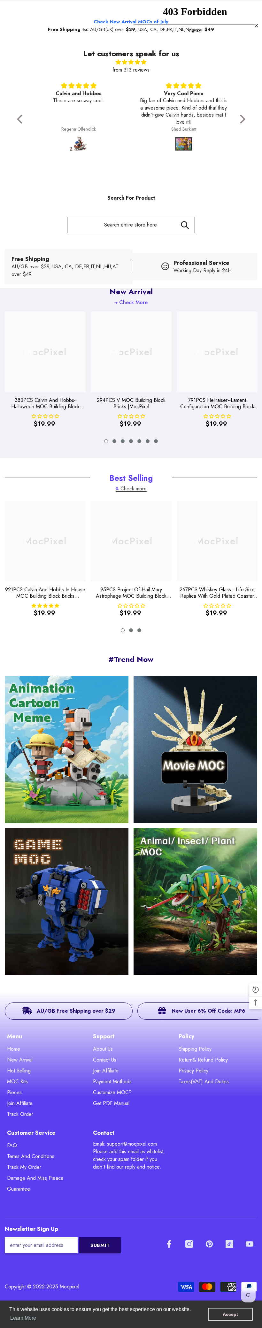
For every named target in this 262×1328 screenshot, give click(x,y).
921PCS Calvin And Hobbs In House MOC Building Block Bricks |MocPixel (45, 593)
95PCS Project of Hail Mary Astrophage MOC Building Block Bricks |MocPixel (131, 593)
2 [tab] (114, 441)
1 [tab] (106, 441)
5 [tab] (139, 441)
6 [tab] (148, 441)
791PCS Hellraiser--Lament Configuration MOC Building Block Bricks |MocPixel (217, 403)
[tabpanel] (45, 371)
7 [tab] (156, 441)
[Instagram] (189, 1244)
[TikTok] (229, 1244)
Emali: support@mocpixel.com (125, 1144)
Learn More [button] (23, 1318)
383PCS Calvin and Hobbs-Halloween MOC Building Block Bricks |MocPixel (45, 403)
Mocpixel (69, 1286)
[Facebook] (169, 1244)
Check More (133, 302)
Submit (100, 1245)
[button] (21, 119)
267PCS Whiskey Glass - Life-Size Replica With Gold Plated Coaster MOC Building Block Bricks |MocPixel (217, 593)
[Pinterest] (209, 1244)
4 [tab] (131, 441)
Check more (133, 489)
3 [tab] (123, 441)
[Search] (185, 225)
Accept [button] (230, 1314)
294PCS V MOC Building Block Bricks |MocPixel (131, 403)
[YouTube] (249, 1244)
